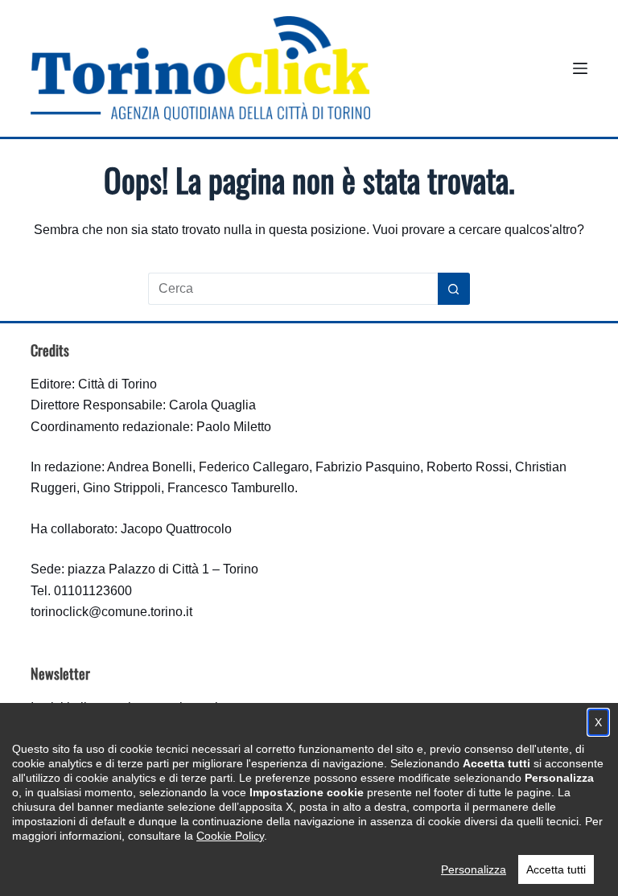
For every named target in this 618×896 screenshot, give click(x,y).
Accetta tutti (556, 869)
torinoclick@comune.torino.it (111, 612)
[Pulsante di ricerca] (454, 289)
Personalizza (473, 869)
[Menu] (580, 68)
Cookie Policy (230, 835)
